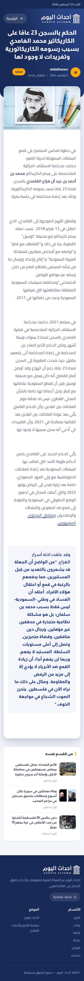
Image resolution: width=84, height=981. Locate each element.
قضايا (76, 933)
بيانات (76, 925)
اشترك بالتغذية (62, 897)
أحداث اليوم (31, 917)
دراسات (75, 955)
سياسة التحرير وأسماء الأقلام (25, 928)
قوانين (76, 948)
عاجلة (76, 940)
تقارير (77, 917)
